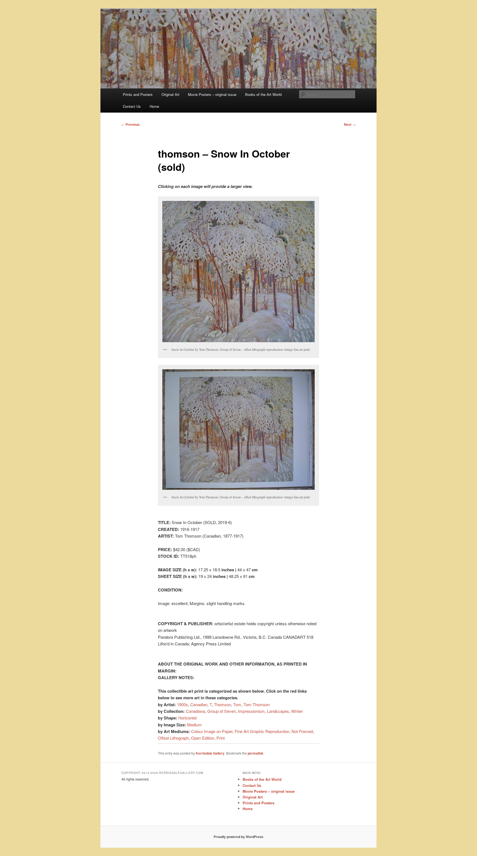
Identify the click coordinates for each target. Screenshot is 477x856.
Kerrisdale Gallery (210, 753)
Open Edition (202, 738)
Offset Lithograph (173, 738)
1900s (182, 704)
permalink (255, 753)
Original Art (170, 94)
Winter (297, 711)
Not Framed (302, 731)
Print (220, 738)
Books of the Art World (263, 94)
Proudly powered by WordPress (238, 836)
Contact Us (132, 106)
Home (154, 106)
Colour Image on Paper (211, 731)
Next (350, 124)
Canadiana (195, 711)
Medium (194, 724)
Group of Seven (221, 711)
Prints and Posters (138, 94)
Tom (237, 704)
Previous (130, 124)
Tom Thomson (256, 704)
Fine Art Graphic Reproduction (262, 731)
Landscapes (278, 711)
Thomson (222, 704)
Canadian (198, 704)
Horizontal (187, 718)
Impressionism (251, 711)
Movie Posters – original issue (212, 94)
